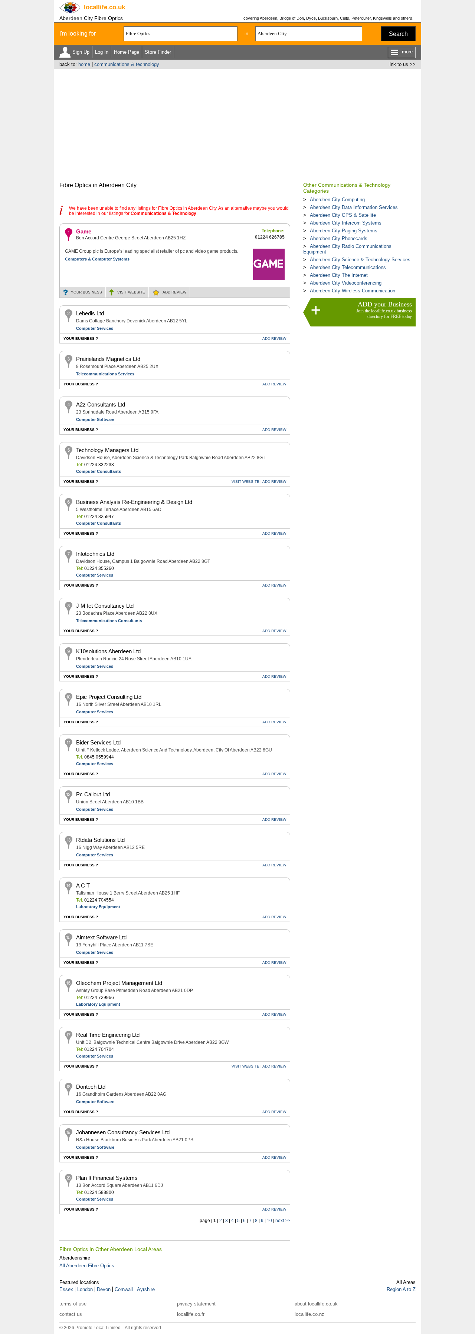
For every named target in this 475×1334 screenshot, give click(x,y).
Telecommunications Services (105, 374)
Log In (101, 52)
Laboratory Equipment (98, 907)
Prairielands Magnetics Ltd (108, 359)
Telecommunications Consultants (109, 620)
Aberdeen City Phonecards (338, 238)
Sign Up (80, 52)
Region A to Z (401, 1289)
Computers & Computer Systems (97, 259)
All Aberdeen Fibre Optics (86, 1265)
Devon (104, 1289)
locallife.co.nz (309, 1314)
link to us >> (402, 64)
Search (398, 34)
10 (269, 1220)
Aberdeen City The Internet (339, 275)
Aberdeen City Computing (337, 199)
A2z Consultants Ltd (100, 404)
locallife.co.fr (190, 1314)
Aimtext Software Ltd (101, 937)
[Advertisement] (237, 124)
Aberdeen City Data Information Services (354, 207)
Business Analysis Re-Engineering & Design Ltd (134, 502)
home (84, 64)
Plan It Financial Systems (107, 1178)
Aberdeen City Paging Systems (343, 230)
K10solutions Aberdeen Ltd (108, 651)
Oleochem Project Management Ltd (119, 983)
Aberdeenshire (74, 1258)
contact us (70, 1314)
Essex (66, 1289)
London (85, 1289)
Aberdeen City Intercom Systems (345, 223)
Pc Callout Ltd (93, 794)
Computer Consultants (98, 471)
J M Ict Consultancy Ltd (105, 606)
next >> (282, 1220)
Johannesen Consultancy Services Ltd (123, 1132)
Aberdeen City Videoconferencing (345, 283)
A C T (83, 885)
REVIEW (174, 292)
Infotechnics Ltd (95, 554)
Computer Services (94, 328)
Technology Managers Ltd (107, 450)
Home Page (126, 52)
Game (83, 231)
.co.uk (104, 7)
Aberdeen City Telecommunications (348, 267)
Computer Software (95, 419)
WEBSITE (131, 292)
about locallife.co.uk (316, 1304)
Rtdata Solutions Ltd (100, 840)
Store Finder (158, 52)
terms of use (72, 1304)
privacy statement (196, 1304)
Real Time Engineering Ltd (108, 1035)
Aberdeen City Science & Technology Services (360, 259)
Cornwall (124, 1289)
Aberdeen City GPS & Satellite (343, 215)
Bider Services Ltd (98, 742)
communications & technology (126, 64)
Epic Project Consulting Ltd (108, 697)
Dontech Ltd (90, 1087)
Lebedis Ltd (90, 313)
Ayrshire (146, 1289)
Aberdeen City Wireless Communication (352, 290)
